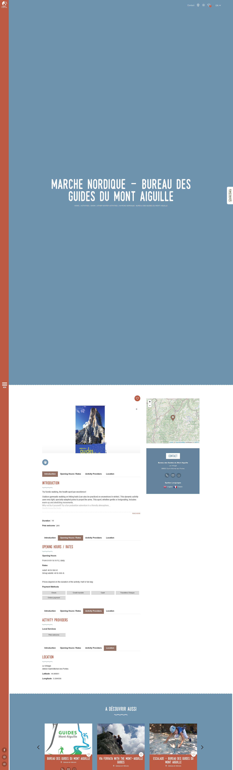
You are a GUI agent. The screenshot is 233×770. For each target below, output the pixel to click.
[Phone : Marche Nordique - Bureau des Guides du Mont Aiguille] (167, 475)
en (217, 6)
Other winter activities (208, 5)
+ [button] (150, 401)
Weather (203, 5)
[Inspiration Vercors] (230, 195)
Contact (190, 5)
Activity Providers (93, 474)
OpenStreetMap (180, 442)
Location (110, 474)
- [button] (150, 405)
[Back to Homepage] (4, 4)
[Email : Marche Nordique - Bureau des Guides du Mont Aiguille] (173, 475)
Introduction (50, 538)
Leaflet (171, 442)
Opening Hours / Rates (70, 474)
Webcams (198, 5)
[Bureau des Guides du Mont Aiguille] (91, 433)
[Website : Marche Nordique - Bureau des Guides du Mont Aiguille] (178, 475)
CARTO (196, 442)
